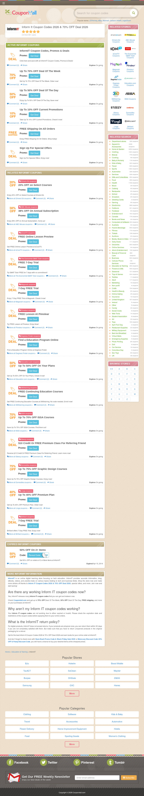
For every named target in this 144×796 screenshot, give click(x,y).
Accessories (72, 721)
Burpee (27, 677)
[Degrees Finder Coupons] (116, 77)
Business (115, 258)
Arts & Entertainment (120, 250)
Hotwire (72, 663)
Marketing (116, 282)
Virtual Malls (116, 336)
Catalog (115, 188)
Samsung (27, 685)
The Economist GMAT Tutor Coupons (130, 55)
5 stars (38, 31)
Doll (113, 344)
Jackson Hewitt (115, 20)
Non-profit (116, 285)
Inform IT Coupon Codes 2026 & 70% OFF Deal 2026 (49, 583)
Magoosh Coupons (116, 70)
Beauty (114, 154)
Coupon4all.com (20, 600)
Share (24, 65)
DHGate (72, 677)
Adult (114, 280)
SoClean (72, 670)
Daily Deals (116, 241)
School (114, 194)
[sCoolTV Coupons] (116, 48)
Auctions (115, 236)
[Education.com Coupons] (130, 77)
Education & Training (120, 266)
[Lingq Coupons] (116, 121)
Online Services (118, 247)
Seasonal (115, 271)
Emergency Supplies (120, 339)
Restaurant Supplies (120, 327)
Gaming (115, 202)
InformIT (11, 578)
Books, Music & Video (120, 239)
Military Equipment (119, 330)
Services (115, 174)
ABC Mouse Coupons (130, 41)
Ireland (114, 302)
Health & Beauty (118, 291)
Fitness (114, 230)
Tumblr (120, 762)
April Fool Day (117, 325)
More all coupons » (20, 198)
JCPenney (93, 20)
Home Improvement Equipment (72, 728)
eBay (100, 20)
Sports (114, 169)
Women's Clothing (117, 736)
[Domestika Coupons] (130, 107)
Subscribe (129, 777)
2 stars (27, 31)
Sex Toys (115, 353)
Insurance (116, 296)
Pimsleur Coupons (130, 70)
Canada (115, 216)
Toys (113, 322)
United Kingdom (118, 299)
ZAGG (117, 677)
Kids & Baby (116, 163)
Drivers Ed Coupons (116, 41)
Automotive (116, 171)
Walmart (106, 20)
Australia (115, 225)
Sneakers (115, 197)
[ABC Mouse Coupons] (130, 34)
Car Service (116, 347)
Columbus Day (117, 350)
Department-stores (119, 141)
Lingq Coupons (116, 127)
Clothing (115, 152)
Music (114, 185)
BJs (27, 663)
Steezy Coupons (116, 113)
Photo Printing (117, 341)
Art (113, 319)
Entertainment (117, 213)
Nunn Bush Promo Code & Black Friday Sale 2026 (55, 639)
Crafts (114, 288)
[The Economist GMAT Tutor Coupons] (130, 48)
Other (114, 305)
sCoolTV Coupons (116, 54)
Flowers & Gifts (117, 268)
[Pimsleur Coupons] (130, 64)
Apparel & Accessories (116, 145)
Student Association (119, 316)
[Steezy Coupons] (116, 107)
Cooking (115, 157)
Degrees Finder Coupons (116, 85)
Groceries (115, 244)
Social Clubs (117, 310)
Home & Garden (118, 149)
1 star (23, 31)
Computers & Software (120, 222)
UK (113, 355)
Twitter (53, 762)
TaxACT (27, 670)
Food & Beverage (118, 227)
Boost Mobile (117, 663)
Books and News (118, 219)
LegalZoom (126, 20)
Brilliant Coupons (130, 127)
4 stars (34, 31)
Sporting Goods (72, 736)
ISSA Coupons (130, 99)
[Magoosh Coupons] (116, 64)
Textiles (115, 277)
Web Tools (116, 313)
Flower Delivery (27, 728)
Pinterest (87, 762)
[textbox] (97, 777)
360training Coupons (116, 100)
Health (114, 183)
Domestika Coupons (130, 113)
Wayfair (117, 670)
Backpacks (116, 191)
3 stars (30, 31)
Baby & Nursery (118, 160)
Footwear (115, 211)
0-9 (111, 369)
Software (72, 714)
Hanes (117, 685)
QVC (72, 685)
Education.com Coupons (130, 84)
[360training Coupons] (116, 93)
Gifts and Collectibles (120, 177)
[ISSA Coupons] (130, 93)
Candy (114, 308)
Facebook (21, 762)
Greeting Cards (118, 199)
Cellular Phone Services (117, 262)
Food (114, 180)
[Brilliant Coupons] (130, 121)
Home (7, 652)
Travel (114, 166)
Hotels (117, 728)
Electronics (116, 205)
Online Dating (117, 294)
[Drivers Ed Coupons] (116, 34)
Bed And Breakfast (119, 333)
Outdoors (115, 208)
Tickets (114, 233)
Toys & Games (117, 274)
